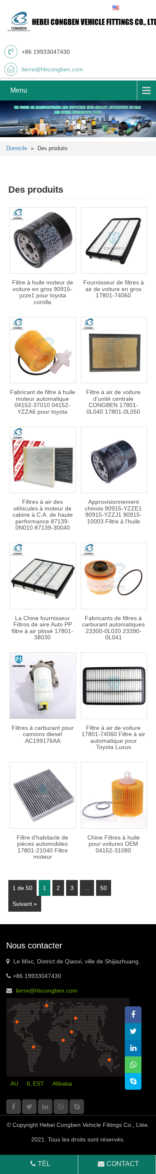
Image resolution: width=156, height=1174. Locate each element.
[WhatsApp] (61, 1106)
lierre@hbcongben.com (52, 69)
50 (103, 888)
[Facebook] (13, 1106)
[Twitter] (29, 1106)
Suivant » (24, 903)
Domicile (16, 148)
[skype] (76, 1106)
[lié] (45, 1106)
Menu (18, 90)
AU (14, 1083)
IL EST (35, 1083)
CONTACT (122, 1163)
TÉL (44, 1163)
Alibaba (62, 1083)
